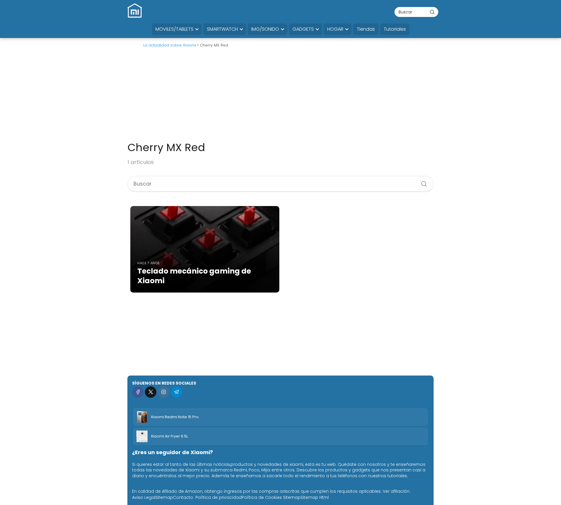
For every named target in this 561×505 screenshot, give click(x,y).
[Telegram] (176, 392)
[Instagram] (163, 392)
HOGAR (335, 29)
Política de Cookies (262, 497)
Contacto (183, 497)
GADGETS (303, 29)
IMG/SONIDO (265, 29)
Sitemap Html (315, 497)
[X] (150, 392)
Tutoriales (395, 29)
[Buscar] (432, 11)
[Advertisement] (280, 97)
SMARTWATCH (222, 29)
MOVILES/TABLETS (174, 29)
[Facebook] (137, 392)
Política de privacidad (218, 497)
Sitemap (164, 497)
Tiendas (366, 29)
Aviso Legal (143, 497)
